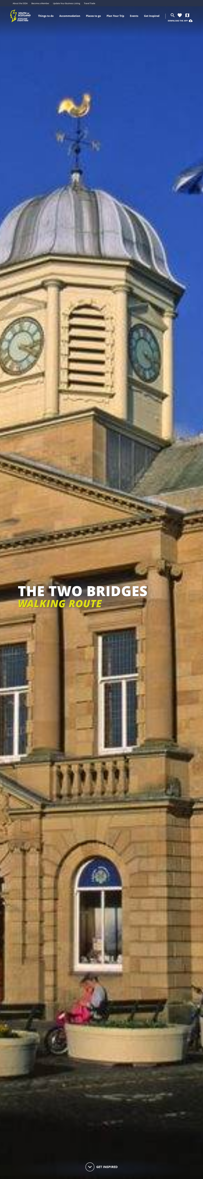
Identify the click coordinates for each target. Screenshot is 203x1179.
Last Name (94, 601)
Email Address (98, 576)
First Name (94, 589)
